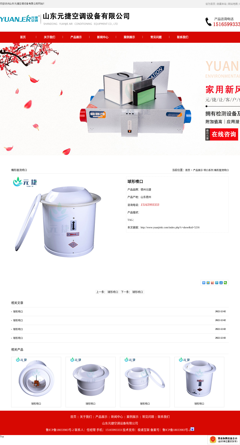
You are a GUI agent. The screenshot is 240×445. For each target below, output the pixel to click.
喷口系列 (208, 170)
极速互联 (144, 429)
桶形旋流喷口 (221, 170)
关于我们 (49, 37)
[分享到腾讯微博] (216, 282)
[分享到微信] (225, 282)
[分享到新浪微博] (212, 282)
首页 (23, 37)
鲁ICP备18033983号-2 (176, 429)
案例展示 (129, 37)
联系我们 (182, 37)
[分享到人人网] (221, 282)
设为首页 (210, 3)
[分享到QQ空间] (208, 282)
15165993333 (150, 205)
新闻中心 (102, 37)
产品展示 (76, 37)
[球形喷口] (36, 378)
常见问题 (156, 37)
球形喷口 (113, 292)
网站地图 (233, 3)
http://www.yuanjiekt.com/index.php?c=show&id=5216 (170, 227)
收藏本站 (221, 3)
